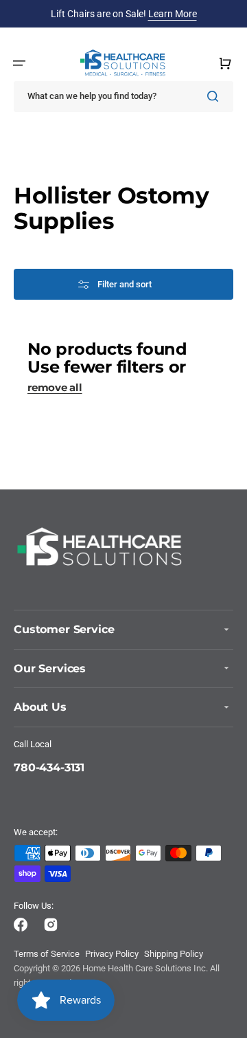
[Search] (215, 96)
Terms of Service (47, 954)
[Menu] (19, 63)
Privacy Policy (112, 954)
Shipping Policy (173, 954)
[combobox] (123, 96)
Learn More (172, 13)
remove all (54, 388)
